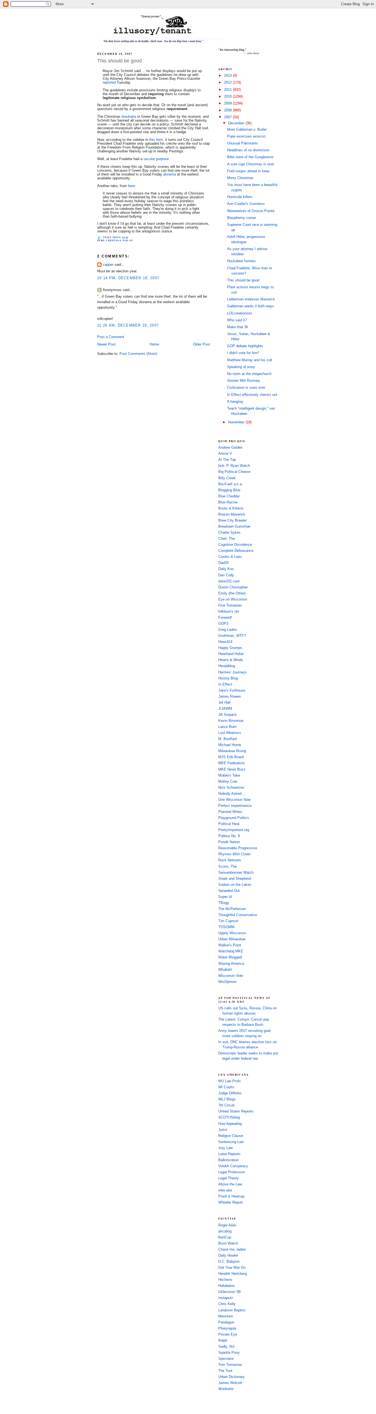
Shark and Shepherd (234, 879)
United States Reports (236, 1111)
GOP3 (223, 624)
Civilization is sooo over (246, 388)
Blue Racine (228, 502)
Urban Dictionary (231, 1377)
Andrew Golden (230, 448)
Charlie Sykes (229, 533)
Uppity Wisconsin (232, 933)
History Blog (228, 678)
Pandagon (226, 1322)
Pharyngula (227, 1328)
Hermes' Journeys (232, 672)
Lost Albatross (229, 733)
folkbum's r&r (228, 611)
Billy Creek (227, 478)
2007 (228, 117)
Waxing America (231, 964)
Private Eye (227, 1334)
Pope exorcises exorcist (246, 136)
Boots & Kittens (231, 508)
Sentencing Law (231, 1142)
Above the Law (230, 1184)
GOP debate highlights (245, 346)
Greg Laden (227, 630)
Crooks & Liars (230, 557)
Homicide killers (239, 197)
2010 (228, 96)
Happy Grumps (230, 648)
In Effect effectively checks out (252, 395)
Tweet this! (111, 237)
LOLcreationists (239, 313)
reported (109, 82)
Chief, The (226, 539)
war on (127, 240)
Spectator (226, 1359)
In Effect (225, 684)
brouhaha (129, 117)
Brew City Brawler (232, 520)
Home (154, 344)
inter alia (225, 1190)
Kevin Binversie (230, 721)
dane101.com (229, 581)
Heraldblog (226, 666)
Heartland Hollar (231, 654)
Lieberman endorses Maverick (251, 299)
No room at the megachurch (249, 374)
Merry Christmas (240, 178)
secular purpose (156, 159)
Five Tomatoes (230, 605)
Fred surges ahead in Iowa (248, 171)
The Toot (225, 1371)
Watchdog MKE (230, 951)
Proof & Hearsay (231, 1196)
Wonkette (225, 1389)
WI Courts (226, 1087)
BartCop (224, 1237)
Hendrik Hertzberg (232, 1274)
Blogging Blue (229, 490)
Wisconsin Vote (230, 976)
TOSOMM (226, 927)
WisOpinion (227, 982)
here (131, 186)
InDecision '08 (229, 1292)
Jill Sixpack (227, 715)
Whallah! (225, 970)
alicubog (224, 1231)
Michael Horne (229, 745)
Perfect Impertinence (235, 806)
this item (156, 140)
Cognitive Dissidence (235, 545)
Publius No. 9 (229, 836)
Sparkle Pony (229, 1353)
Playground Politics (233, 818)
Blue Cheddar (229, 496)
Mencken (225, 1316)
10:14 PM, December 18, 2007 (128, 278)
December (237, 123)
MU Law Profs (229, 1081)
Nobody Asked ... (232, 794)
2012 (228, 82)
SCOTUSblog (229, 1117)
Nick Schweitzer (231, 788)
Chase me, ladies (232, 1249)
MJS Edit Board (231, 757)
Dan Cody (226, 575)
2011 (228, 90)
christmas (113, 240)
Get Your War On (232, 1268)
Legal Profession (231, 1172)
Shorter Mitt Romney (243, 381)
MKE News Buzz (232, 769)
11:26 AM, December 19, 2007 (128, 325)
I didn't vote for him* (243, 353)
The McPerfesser (232, 909)
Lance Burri (227, 727)
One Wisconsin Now (234, 800)
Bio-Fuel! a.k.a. (230, 484)
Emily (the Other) (232, 593)
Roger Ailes (227, 1225)
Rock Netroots (229, 860)
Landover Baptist (231, 1310)
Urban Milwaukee (232, 939)
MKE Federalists (231, 763)
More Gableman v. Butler (247, 129)
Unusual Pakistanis (242, 143)
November (237, 422)
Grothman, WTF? (232, 636)
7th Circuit (226, 1105)
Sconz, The (227, 866)
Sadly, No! (226, 1347)
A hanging (235, 402)
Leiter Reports (229, 1154)
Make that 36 (237, 327)
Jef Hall (224, 703)
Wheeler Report (230, 1202)
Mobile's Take (229, 775)
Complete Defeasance (236, 551)
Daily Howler (228, 1255)
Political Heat (228, 824)
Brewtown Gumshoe (234, 526)
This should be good (119, 61)
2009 (228, 103)
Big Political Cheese (234, 472)
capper (108, 265)
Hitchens (225, 1280)
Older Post (201, 344)
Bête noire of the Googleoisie (250, 157)
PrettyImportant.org (233, 830)
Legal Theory (228, 1178)
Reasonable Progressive (237, 848)
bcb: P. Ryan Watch (234, 466)
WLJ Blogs (227, 1099)
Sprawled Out (229, 891)
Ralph (222, 1340)
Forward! (225, 618)
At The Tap (227, 460)
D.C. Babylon (228, 1262)
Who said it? (237, 320)
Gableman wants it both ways (250, 306)
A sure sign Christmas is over (250, 164)
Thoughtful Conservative (237, 915)
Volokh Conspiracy (233, 1166)
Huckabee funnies (241, 261)
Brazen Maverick (231, 514)
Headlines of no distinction (248, 150)
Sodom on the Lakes (234, 885)
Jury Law (225, 1148)
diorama (169, 174)
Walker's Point (229, 945)
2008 (228, 110)
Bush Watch (228, 1243)
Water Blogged (230, 957)
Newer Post (106, 344)
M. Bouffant (227, 739)
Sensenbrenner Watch (236, 873)
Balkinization (228, 1160)
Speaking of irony (241, 367)
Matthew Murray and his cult (249, 360)
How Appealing (230, 1124)
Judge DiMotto (229, 1093)
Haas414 (225, 642)
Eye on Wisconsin (232, 599)
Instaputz (225, 1298)
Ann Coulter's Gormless (246, 204)
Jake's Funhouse (231, 690)
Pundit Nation (229, 842)
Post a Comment (110, 337)
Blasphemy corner (241, 218)
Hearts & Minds (230, 660)
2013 (228, 76)
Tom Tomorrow (230, 1365)
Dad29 (223, 563)
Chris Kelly (227, 1304)
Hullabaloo (226, 1286)
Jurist (222, 1130)
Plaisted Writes (230, 812)
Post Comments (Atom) (138, 354)
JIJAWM (225, 709)
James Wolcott (230, 1383)
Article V (225, 454)
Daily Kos (226, 569)
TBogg (223, 903)
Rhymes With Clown (234, 854)
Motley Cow (227, 781)
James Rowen (229, 696)
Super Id (225, 897)
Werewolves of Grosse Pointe (250, 211)
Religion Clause (230, 1136)
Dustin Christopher (233, 587)
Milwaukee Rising (232, 751)
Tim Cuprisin (228, 921)
